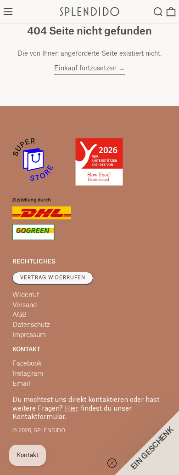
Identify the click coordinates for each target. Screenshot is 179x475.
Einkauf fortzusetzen (85, 68)
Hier (71, 409)
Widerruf (25, 295)
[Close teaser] (112, 463)
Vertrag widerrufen (52, 277)
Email (21, 384)
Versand (24, 305)
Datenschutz (31, 325)
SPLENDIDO (49, 430)
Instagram (27, 374)
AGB (19, 315)
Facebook (27, 364)
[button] (158, 12)
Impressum (29, 335)
